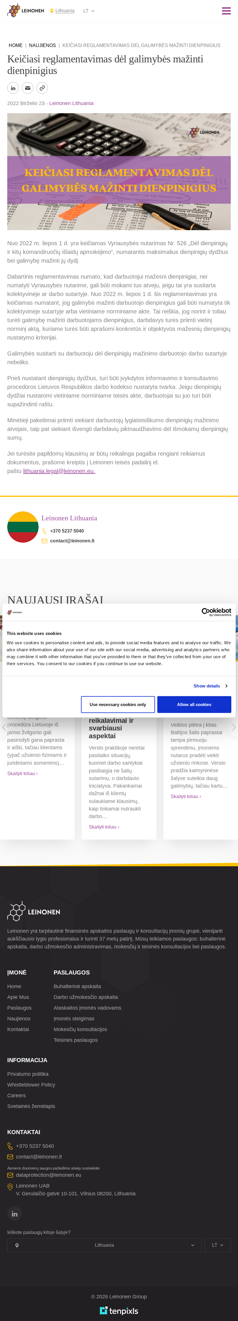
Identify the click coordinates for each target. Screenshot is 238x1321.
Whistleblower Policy (31, 1085)
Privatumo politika (27, 1074)
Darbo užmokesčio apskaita (86, 997)
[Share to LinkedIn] (13, 88)
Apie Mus (18, 997)
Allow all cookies (194, 704)
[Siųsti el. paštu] (27, 88)
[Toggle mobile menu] (226, 11)
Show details (207, 685)
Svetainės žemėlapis (31, 1106)
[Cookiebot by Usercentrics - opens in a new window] (206, 612)
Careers (16, 1095)
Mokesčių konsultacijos (80, 1029)
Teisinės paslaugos (76, 1040)
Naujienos (42, 45)
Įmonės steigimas (74, 1019)
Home (16, 45)
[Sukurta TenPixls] (119, 1310)
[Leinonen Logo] (25, 10)
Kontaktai (18, 1029)
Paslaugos (19, 1008)
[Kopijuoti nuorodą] (42, 88)
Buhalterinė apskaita (77, 986)
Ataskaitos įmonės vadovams (87, 1008)
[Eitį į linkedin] (14, 1213)
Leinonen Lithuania (71, 103)
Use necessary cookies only (118, 704)
